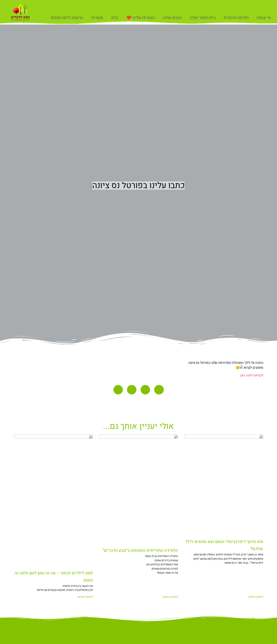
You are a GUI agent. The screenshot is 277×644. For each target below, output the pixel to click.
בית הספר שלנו (203, 18)
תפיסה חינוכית (236, 18)
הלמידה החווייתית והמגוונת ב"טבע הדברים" (140, 551)
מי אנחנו (264, 18)
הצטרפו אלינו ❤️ (140, 18)
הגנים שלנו (172, 18)
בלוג (114, 18)
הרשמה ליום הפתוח (67, 18)
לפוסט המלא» (255, 597)
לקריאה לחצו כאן (251, 375)
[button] (159, 389)
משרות (97, 18)
